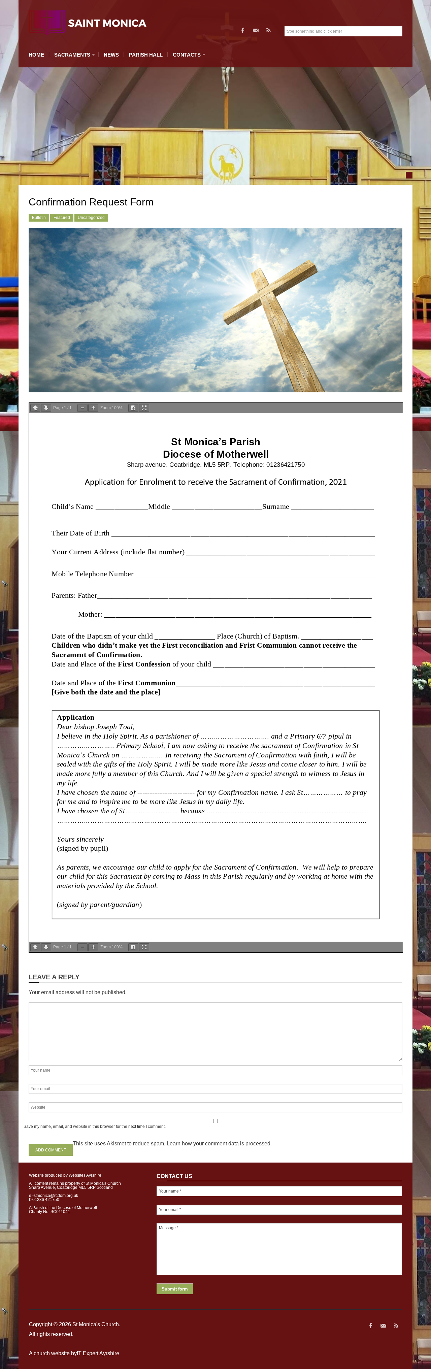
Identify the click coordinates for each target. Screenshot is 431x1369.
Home (36, 54)
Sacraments (70, 54)
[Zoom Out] (82, 408)
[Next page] (46, 408)
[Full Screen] (144, 408)
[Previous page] (35, 408)
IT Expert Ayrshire (98, 1353)
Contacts (185, 54)
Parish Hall (146, 54)
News (111, 54)
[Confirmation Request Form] (215, 310)
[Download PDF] (133, 408)
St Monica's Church (95, 1324)
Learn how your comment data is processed (218, 1143)
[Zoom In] (93, 408)
